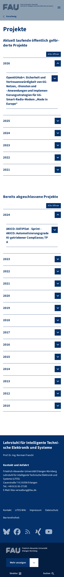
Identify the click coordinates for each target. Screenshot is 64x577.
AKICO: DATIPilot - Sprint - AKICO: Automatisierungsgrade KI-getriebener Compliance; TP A (27, 235)
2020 (6, 296)
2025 (6, 121)
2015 (6, 357)
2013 (6, 381)
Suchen (46, 573)
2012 (6, 393)
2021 (6, 170)
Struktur (14, 573)
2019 (6, 308)
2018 (6, 320)
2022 (6, 157)
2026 (6, 63)
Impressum (35, 510)
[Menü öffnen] (59, 7)
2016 (6, 344)
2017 (6, 332)
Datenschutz (51, 510)
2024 (6, 133)
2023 (6, 145)
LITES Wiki (20, 510)
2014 (6, 369)
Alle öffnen (53, 54)
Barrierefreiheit (11, 517)
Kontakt (7, 510)
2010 (6, 406)
